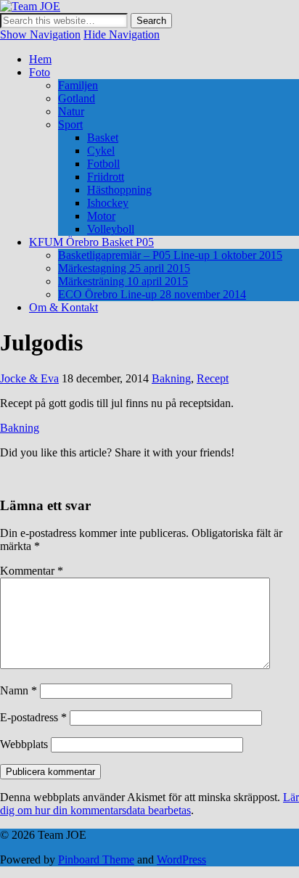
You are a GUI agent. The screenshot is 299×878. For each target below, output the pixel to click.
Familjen (78, 85)
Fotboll (103, 163)
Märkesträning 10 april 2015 (123, 281)
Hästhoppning (119, 190)
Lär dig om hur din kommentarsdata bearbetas (149, 803)
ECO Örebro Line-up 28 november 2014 (152, 294)
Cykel (101, 150)
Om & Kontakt (63, 307)
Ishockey (107, 203)
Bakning (171, 378)
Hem (40, 59)
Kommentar (31, 571)
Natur (71, 111)
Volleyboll (110, 229)
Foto (39, 72)
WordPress (181, 859)
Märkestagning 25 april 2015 (124, 268)
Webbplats (24, 744)
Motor (101, 216)
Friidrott (105, 177)
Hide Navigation (121, 34)
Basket (102, 137)
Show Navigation (40, 34)
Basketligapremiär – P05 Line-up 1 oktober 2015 (170, 255)
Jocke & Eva (29, 378)
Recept (213, 378)
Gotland (76, 98)
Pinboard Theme (96, 859)
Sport (70, 124)
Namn (18, 690)
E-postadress (33, 717)
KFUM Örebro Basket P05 (91, 242)
